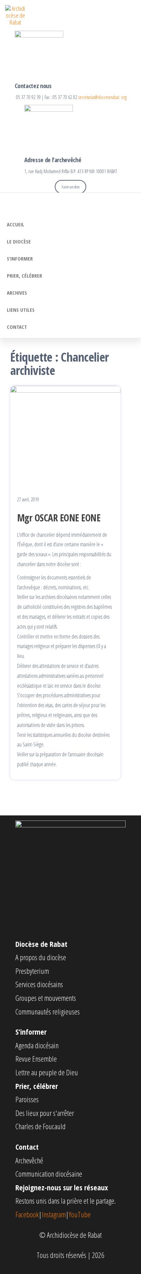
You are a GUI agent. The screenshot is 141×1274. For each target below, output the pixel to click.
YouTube (80, 1214)
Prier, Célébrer (24, 275)
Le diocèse (19, 241)
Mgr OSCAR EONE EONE (58, 517)
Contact (17, 326)
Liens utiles (21, 309)
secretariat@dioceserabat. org (102, 97)
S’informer (20, 258)
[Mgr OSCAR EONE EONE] (65, 433)
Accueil (15, 224)
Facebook (27, 1214)
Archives (17, 292)
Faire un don (71, 187)
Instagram (54, 1214)
